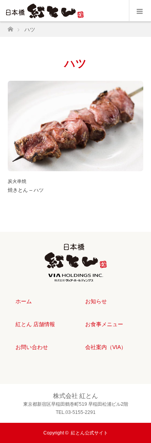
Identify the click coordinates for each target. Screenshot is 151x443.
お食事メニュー (104, 324)
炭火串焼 (17, 181)
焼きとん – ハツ (26, 190)
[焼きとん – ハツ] (75, 126)
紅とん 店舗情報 (35, 324)
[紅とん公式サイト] (76, 275)
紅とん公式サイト (89, 433)
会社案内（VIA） (105, 347)
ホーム (23, 301)
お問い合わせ (31, 347)
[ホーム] (10, 27)
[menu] (140, 11)
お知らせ (96, 301)
